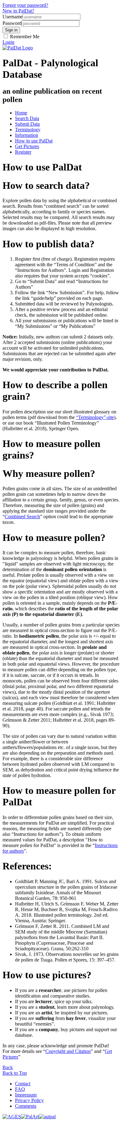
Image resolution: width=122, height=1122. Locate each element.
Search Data (27, 118)
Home (21, 112)
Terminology (27, 129)
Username (13, 16)
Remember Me (24, 36)
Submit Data (27, 124)
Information (26, 135)
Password (12, 23)
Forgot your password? (25, 5)
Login (8, 42)
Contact (22, 1083)
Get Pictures (27, 146)
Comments (25, 1106)
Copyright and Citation (68, 1051)
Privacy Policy (29, 1100)
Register (23, 152)
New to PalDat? (18, 10)
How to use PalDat (34, 140)
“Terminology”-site (95, 417)
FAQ (20, 1089)
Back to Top (15, 1073)
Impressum (26, 1094)
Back (8, 1067)
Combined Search (22, 516)
